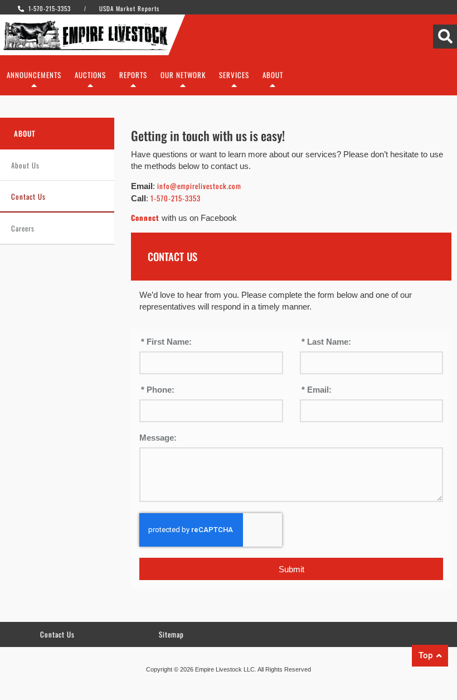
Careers (23, 228)
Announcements (34, 74)
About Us (25, 165)
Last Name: (328, 341)
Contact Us (28, 196)
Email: (318, 389)
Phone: (159, 389)
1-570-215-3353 (175, 198)
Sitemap (171, 634)
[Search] (445, 37)
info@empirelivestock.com (199, 185)
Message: (158, 437)
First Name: (168, 341)
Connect (145, 217)
